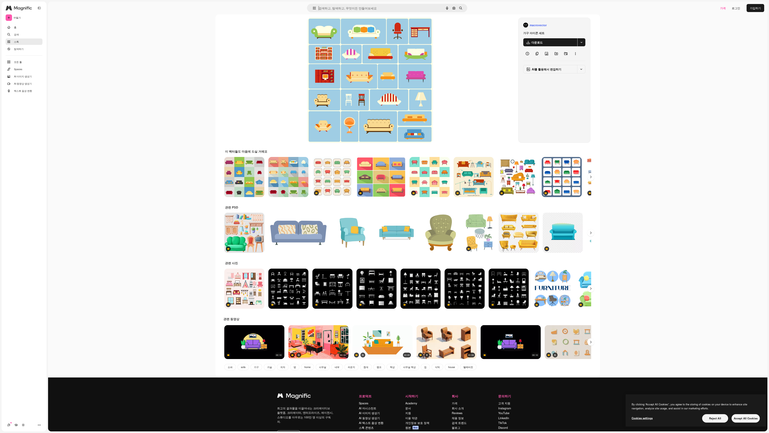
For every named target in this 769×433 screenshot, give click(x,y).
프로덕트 (365, 396)
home (307, 367)
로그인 (736, 8)
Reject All (715, 418)
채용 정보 (458, 418)
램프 (379, 367)
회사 (455, 396)
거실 (269, 367)
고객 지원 (504, 403)
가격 (723, 8)
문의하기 (504, 396)
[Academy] (16, 425)
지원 (408, 413)
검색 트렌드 (459, 423)
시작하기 (411, 396)
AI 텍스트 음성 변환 (371, 423)
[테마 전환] (23, 425)
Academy (411, 403)
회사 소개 (458, 408)
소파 (230, 367)
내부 (337, 367)
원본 (411, 428)
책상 (392, 367)
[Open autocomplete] (312, 8)
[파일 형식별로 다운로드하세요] (581, 42)
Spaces (363, 403)
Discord (503, 428)
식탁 (437, 367)
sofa (243, 367)
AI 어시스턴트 (367, 408)
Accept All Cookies (746, 418)
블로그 (456, 428)
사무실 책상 (409, 367)
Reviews (457, 413)
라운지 (351, 367)
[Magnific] (294, 397)
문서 (408, 408)
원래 (331, 25)
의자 (282, 367)
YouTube (503, 413)
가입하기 (755, 8)
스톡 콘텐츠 (366, 428)
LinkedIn (503, 418)
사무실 (322, 367)
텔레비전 (468, 367)
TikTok (502, 423)
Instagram (504, 408)
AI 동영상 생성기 (369, 418)
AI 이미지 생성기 (369, 413)
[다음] (590, 177)
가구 (256, 367)
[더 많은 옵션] (575, 54)
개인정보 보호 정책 (417, 423)
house (451, 367)
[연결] (9, 425)
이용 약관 (411, 418)
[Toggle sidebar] (39, 8)
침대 (365, 367)
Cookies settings (642, 418)
